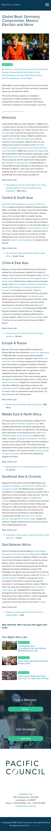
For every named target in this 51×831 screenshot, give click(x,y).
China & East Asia (40, 69)
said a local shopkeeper (22, 240)
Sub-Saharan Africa (33, 75)
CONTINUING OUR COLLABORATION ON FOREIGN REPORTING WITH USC (32, 648)
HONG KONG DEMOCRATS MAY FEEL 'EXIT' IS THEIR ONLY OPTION (33, 677)
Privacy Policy (35, 825)
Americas (9, 69)
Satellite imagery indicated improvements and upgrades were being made (25, 278)
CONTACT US (25, 794)
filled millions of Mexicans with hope (18, 139)
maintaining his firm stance (16, 157)
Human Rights (26, 78)
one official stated (35, 296)
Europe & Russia (9, 72)
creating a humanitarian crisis (29, 438)
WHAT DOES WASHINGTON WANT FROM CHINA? (33, 662)
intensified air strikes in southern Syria (23, 423)
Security (5, 78)
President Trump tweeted (17, 163)
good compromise (10, 382)
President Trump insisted (33, 317)
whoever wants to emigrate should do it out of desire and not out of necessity (24, 148)
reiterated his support (35, 151)
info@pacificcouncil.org (25, 806)
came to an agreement (39, 352)
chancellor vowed (9, 388)
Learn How (25, 738)
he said (42, 602)
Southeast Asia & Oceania (13, 75)
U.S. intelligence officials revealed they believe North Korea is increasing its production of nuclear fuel (24, 287)
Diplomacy (14, 78)
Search (25, 709)
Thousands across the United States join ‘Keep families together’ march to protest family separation (26, 188)
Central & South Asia (23, 69)
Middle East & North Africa (28, 72)
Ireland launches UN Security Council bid (23, 404)
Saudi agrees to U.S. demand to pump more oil (26, 467)
